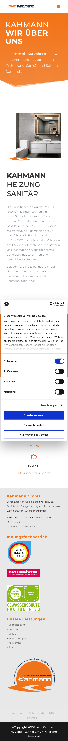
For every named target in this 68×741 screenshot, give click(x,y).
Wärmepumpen (17, 638)
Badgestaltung (17, 624)
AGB (51, 713)
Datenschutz (36, 713)
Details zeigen (49, 405)
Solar (11, 647)
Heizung (13, 629)
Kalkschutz (14, 642)
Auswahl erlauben (34, 424)
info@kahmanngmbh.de (34, 473)
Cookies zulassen (34, 415)
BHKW (12, 633)
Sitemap (32, 717)
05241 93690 (34, 446)
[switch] (59, 371)
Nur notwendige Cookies (34, 434)
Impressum (17, 713)
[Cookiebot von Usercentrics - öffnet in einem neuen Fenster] (49, 304)
